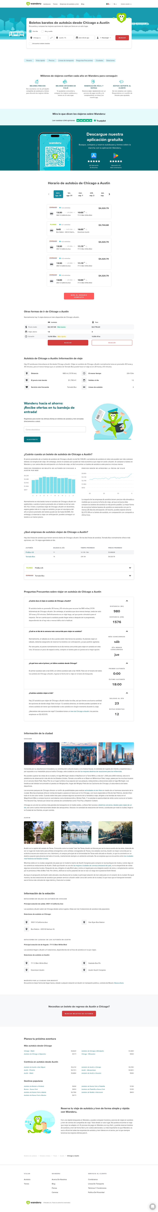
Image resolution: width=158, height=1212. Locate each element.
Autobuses (47, 4)
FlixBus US (30, 552)
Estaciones (111, 60)
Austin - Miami (28, 1073)
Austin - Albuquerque (89, 1070)
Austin (62, 1156)
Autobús (27, 1179)
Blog (82, 4)
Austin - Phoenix (29, 1070)
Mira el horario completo (79, 296)
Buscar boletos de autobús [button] (79, 1013)
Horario (29, 60)
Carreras (55, 1192)
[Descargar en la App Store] (93, 155)
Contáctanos (93, 1179)
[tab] (35, 32)
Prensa (54, 1188)
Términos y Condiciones (97, 1188)
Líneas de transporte (66, 60)
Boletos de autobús (30, 1156)
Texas (55, 1156)
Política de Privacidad (96, 1192)
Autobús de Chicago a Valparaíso (35, 1054)
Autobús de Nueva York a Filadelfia (93, 1086)
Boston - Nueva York (31, 1089)
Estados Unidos (45, 1156)
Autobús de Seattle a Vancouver (92, 1092)
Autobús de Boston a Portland (34, 1086)
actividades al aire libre (93, 790)
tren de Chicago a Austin (80, 711)
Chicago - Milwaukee (88, 1054)
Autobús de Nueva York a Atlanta (35, 1092)
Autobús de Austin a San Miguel (34, 1067)
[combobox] (38, 37)
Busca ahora (118, 983)
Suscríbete (32, 439)
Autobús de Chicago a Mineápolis (93, 1051)
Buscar (68, 343)
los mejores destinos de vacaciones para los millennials (101, 771)
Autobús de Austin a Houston (91, 1073)
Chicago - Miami (29, 1051)
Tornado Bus (30, 557)
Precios (51, 60)
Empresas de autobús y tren (69, 4)
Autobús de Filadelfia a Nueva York (93, 1089)
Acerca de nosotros (59, 1179)
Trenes (55, 4)
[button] (108, 4)
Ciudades (99, 60)
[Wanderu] (33, 4)
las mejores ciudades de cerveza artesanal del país (92, 865)
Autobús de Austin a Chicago (91, 1067)
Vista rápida (40, 60)
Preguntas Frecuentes (84, 60)
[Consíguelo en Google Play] (115, 155)
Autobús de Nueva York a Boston (35, 1095)
